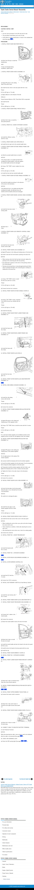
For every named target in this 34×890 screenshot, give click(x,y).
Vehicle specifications (7, 851)
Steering (4, 876)
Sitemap (13, 4)
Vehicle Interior (16, 11)
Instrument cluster (6, 831)
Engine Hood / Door (23, 11)
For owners (4, 854)
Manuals (2, 4)
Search (16, 4)
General (4, 861)
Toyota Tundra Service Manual (7, 11)
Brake (3, 867)
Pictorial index (5, 825)
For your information (7, 822)
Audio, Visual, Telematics (8, 864)
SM (7, 4)
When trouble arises (6, 848)
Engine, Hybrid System (7, 870)
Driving (4, 836)
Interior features (6, 842)
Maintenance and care (7, 845)
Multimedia (4, 839)
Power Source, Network (7, 873)
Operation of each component (9, 833)
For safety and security (7, 828)
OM (5, 4)
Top (10, 4)
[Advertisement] (17, 19)
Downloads (21, 4)
